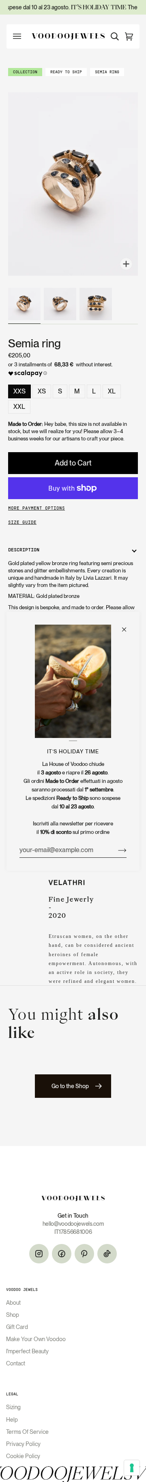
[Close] (128, 625)
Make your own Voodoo (36, 1339)
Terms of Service (27, 1432)
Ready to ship (66, 72)
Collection (25, 72)
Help (12, 1419)
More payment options (36, 508)
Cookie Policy (23, 1456)
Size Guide (22, 523)
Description (23, 550)
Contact (15, 1363)
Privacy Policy (23, 1444)
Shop (12, 1315)
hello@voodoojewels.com (73, 1223)
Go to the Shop (70, 1086)
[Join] (116, 849)
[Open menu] (21, 36)
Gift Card (17, 1327)
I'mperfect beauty (27, 1351)
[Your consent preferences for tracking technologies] (132, 1468)
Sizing (13, 1407)
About (13, 1302)
